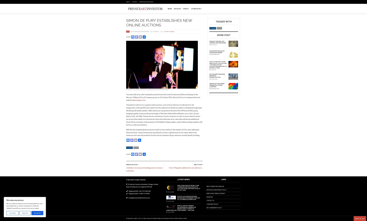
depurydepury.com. (139, 100)
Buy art (136, 147)
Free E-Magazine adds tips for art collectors (185, 168)
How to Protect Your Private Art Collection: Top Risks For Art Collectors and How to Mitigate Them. (218, 65)
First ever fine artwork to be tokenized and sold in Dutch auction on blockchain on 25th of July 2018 (188, 188)
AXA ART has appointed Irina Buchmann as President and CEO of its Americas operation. (188, 198)
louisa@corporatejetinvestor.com (139, 198)
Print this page (170, 31)
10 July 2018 (171, 212)
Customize (12, 213)
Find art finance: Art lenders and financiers (217, 42)
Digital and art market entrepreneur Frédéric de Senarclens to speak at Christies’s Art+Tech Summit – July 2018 (181, 208)
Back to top (360, 219)
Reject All (25, 213)
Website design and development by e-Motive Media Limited (169, 218)
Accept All (37, 213)
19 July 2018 (171, 192)
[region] (25, 207)
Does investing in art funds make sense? (217, 51)
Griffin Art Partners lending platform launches (216, 85)
